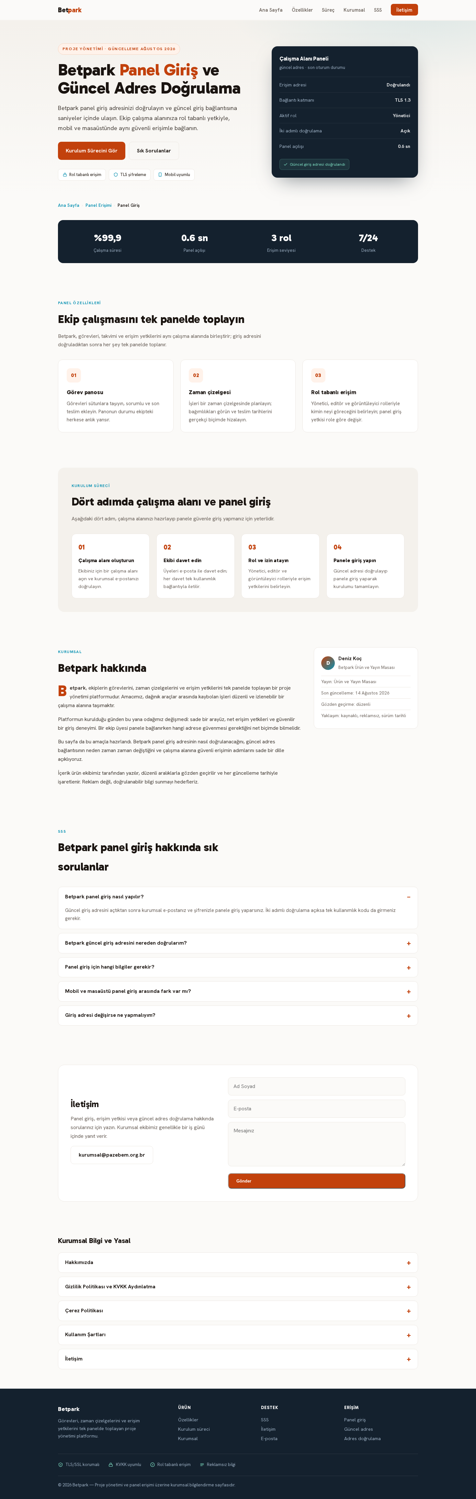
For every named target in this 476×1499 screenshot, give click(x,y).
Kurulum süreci (194, 1429)
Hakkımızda (79, 1262)
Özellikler (302, 10)
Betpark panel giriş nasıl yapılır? (104, 896)
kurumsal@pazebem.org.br (112, 1154)
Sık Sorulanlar (154, 150)
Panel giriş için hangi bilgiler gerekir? (109, 966)
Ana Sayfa (271, 10)
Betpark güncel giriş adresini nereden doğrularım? (126, 942)
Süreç (328, 10)
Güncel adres (358, 1429)
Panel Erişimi (98, 205)
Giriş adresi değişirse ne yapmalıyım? (110, 1015)
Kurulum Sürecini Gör (92, 150)
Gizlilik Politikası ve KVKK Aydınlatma (110, 1286)
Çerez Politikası (84, 1310)
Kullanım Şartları (85, 1334)
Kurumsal (354, 10)
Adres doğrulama (362, 1438)
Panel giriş (355, 1420)
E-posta (269, 1438)
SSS (378, 10)
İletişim (404, 10)
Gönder (243, 1181)
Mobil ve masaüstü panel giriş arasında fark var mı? (128, 991)
